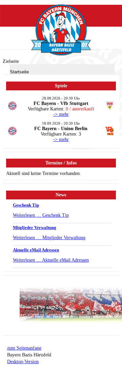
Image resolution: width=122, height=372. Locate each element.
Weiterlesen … (41, 215)
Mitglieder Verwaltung (34, 227)
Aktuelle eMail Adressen (36, 249)
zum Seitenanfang (24, 348)
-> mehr (61, 114)
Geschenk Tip (26, 205)
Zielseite (11, 61)
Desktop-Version (23, 361)
